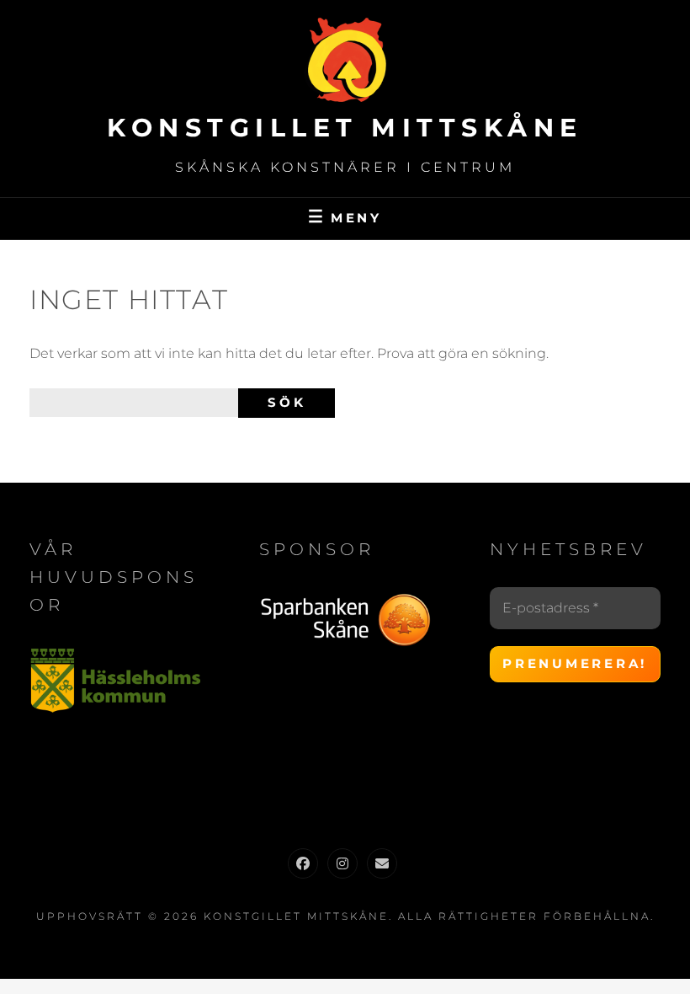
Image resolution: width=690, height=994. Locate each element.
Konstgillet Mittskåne (345, 127)
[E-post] (382, 863)
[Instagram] (342, 863)
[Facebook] (303, 863)
